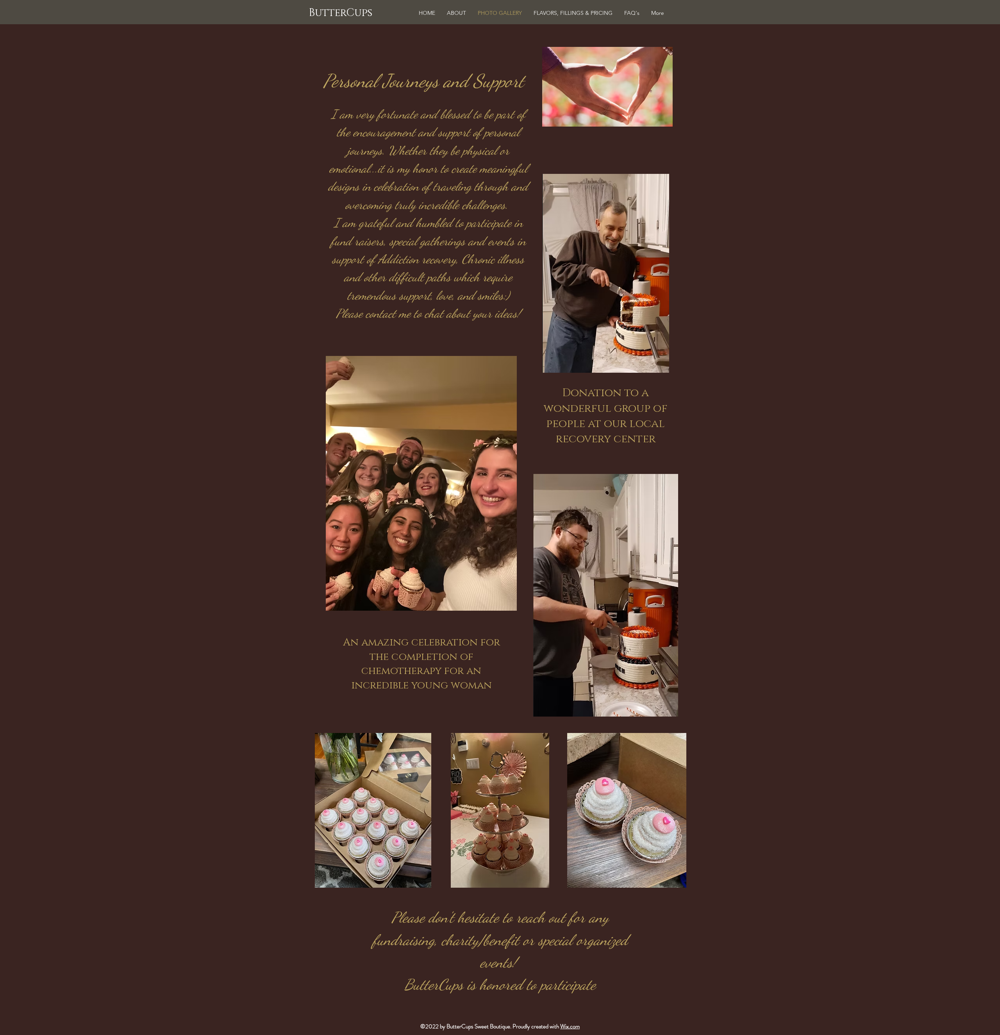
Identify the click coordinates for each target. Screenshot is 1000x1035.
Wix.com (570, 1026)
